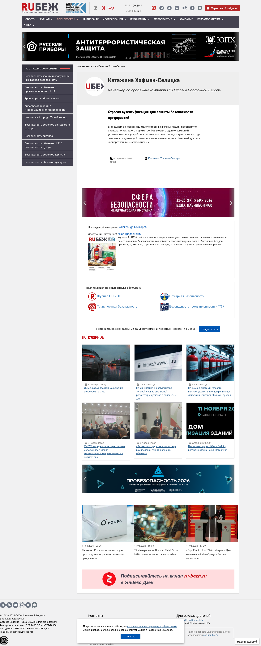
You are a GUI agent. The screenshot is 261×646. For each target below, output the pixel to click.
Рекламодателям (208, 19)
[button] (126, 58)
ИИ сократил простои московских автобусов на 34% (103, 389)
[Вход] (108, 8)
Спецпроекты (66, 19)
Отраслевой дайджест (224, 8)
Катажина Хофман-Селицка (164, 158)
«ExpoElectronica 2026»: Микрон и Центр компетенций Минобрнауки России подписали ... (209, 554)
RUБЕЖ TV (92, 19)
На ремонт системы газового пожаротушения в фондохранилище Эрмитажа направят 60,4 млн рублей (209, 391)
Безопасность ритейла (39, 136)
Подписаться (210, 329)
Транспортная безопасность (42, 98)
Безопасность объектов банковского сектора (47, 126)
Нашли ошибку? (247, 641)
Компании (186, 19)
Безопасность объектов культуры (45, 162)
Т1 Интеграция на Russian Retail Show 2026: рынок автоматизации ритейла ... (156, 552)
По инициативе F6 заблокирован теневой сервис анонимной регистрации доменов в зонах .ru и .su (156, 393)
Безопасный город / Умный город (45, 117)
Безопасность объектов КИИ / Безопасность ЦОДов (43, 145)
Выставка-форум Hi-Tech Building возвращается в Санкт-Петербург (207, 448)
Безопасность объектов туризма (45, 154)
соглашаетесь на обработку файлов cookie (152, 626)
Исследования (113, 19)
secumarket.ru (210, 634)
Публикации (138, 19)
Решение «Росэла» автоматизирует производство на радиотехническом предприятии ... (103, 554)
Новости (29, 19)
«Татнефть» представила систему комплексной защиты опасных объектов (156, 449)
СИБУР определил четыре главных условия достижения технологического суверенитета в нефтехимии (104, 451)
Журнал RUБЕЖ (100, 296)
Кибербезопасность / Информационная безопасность (45, 107)
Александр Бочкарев (133, 227)
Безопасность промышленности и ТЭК (178, 306)
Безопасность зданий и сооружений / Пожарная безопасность (47, 77)
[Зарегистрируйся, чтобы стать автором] (95, 8)
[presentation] (24, 46)
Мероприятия (163, 19)
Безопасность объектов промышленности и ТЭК (40, 89)
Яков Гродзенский (129, 234)
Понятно (130, 636)
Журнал (45, 19)
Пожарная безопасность (175, 296)
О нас (28, 25)
